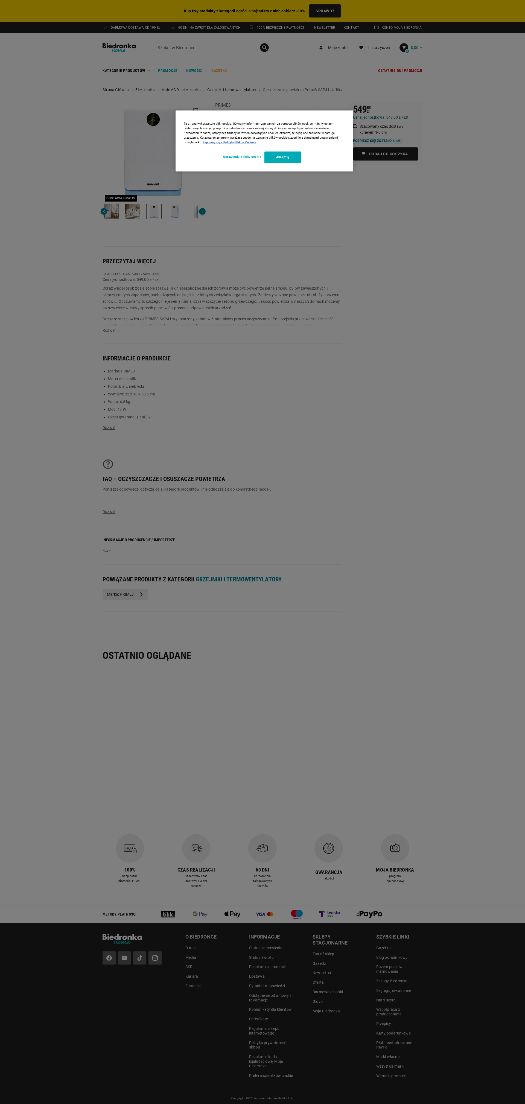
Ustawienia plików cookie (242, 157)
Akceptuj (283, 157)
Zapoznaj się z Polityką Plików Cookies (229, 142)
